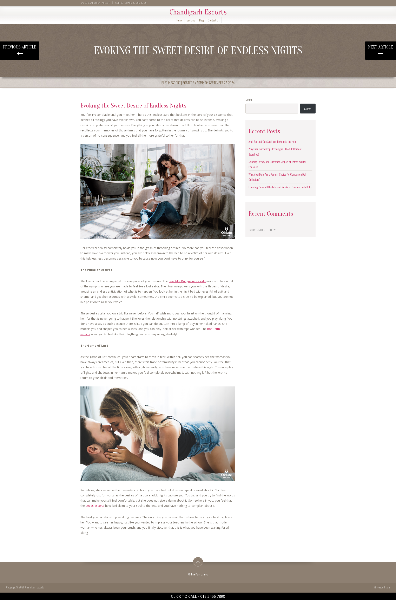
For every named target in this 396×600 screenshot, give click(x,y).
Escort (176, 82)
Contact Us (213, 20)
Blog (201, 20)
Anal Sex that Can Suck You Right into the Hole (272, 141)
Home (180, 20)
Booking (191, 20)
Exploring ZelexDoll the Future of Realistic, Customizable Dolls (280, 187)
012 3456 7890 (212, 596)
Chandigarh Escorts (198, 12)
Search (248, 99)
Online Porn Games (198, 574)
